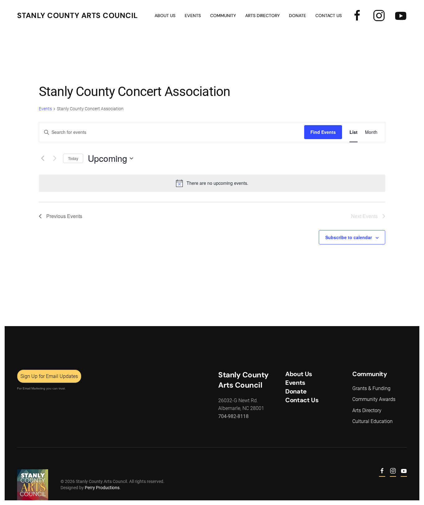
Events (45, 108)
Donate (297, 15)
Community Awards (373, 399)
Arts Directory (262, 15)
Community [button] (223, 15)
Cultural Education (372, 421)
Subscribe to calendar (348, 237)
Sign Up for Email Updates (49, 376)
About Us (165, 15)
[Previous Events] (42, 158)
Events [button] (193, 15)
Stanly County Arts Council (77, 15)
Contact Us (328, 15)
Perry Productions (102, 487)
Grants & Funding (371, 388)
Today (73, 158)
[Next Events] (54, 158)
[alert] (212, 183)
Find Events (323, 132)
